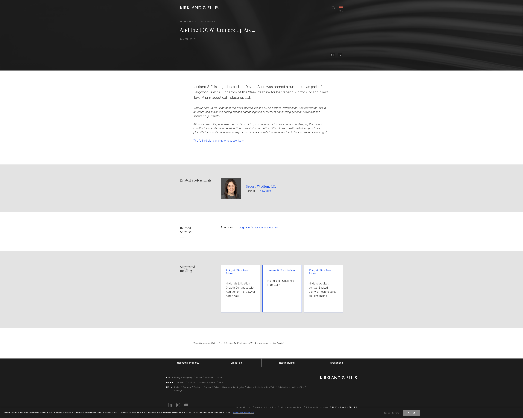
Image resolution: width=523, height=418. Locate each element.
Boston (197, 387)
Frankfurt (192, 382)
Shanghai (209, 377)
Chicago (207, 387)
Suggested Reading (187, 269)
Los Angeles (238, 387)
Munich (212, 382)
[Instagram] (178, 405)
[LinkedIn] (340, 55)
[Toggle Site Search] (334, 8)
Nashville (259, 387)
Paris (221, 382)
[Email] (332, 55)
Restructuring (287, 362)
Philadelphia (283, 387)
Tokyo (219, 377)
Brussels (180, 382)
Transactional (335, 362)
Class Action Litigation (265, 227)
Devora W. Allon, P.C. (261, 186)
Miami (249, 387)
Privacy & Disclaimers (317, 407)
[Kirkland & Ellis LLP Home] (338, 378)
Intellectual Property (187, 362)
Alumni (258, 407)
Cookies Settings (392, 413)
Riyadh (199, 377)
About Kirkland (243, 407)
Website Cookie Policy (243, 412)
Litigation (244, 227)
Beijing (177, 377)
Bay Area (187, 387)
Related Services (186, 230)
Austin (177, 387)
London (203, 382)
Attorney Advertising (291, 407)
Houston (226, 387)
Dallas (216, 387)
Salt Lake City (297, 387)
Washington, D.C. (181, 390)
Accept (411, 413)
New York (265, 190)
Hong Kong (187, 377)
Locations (271, 407)
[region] (261, 413)
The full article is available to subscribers (218, 140)
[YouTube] (186, 405)
